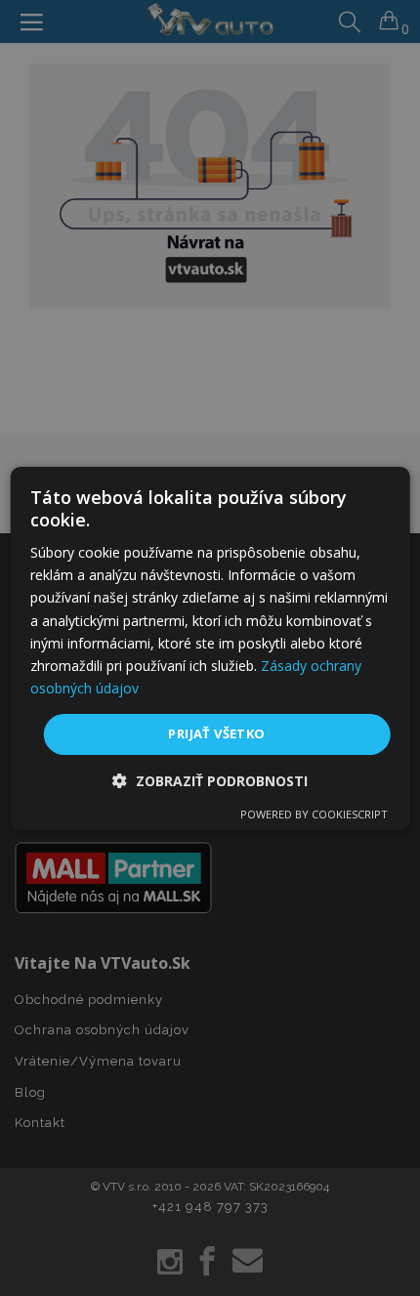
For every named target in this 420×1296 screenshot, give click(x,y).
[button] (210, 781)
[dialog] (210, 647)
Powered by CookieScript (314, 814)
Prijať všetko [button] (216, 733)
